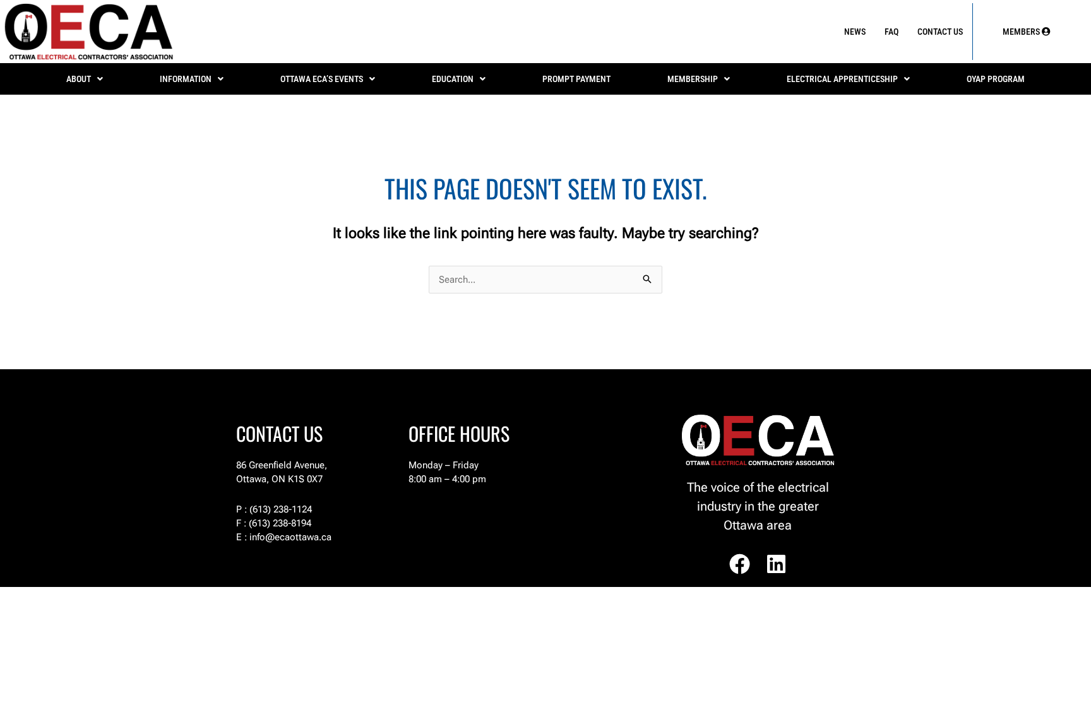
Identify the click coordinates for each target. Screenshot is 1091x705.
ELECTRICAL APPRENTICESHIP (842, 79)
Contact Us (940, 32)
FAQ (891, 32)
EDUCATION (453, 79)
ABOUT (78, 79)
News (855, 32)
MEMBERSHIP (692, 79)
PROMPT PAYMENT (576, 79)
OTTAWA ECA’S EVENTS (321, 79)
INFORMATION (186, 79)
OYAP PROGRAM (996, 79)
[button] (84, 79)
